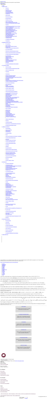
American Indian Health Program (11, 137)
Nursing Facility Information (10, 100)
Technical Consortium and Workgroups (11, 81)
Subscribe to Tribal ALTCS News (11, 153)
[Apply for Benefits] (23, 329)
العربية (3, 266)
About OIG (7, 222)
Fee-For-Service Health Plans (10, 82)
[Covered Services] (23, 337)
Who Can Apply (8, 45)
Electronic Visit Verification (10, 31)
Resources (7, 62)
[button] (3, 355)
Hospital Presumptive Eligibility (10, 114)
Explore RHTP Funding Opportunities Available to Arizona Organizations (14, 254)
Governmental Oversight (9, 171)
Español (3, 263)
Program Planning (8, 18)
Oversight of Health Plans (9, 163)
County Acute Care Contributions (11, 177)
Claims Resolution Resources (10, 154)
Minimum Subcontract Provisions (11, 75)
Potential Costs (8, 47)
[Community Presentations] (23, 314)
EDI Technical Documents (10, 212)
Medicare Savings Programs (10, 86)
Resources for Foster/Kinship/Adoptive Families (13, 23)
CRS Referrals (8, 93)
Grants (7, 206)
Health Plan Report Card (9, 178)
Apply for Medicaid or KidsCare (6, 245)
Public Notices (8, 15)
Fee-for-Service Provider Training (11, 204)
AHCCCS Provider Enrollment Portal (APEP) (12, 68)
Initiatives (7, 24)
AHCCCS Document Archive (19, 360)
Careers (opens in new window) (5, 390)
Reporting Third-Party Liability (10, 76)
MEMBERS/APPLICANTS (6, 42)
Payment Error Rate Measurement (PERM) (12, 101)
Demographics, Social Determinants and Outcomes (13, 123)
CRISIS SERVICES (5, 234)
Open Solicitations (8, 191)
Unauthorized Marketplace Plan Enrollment (12, 63)
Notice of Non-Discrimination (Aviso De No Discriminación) (9, 262)
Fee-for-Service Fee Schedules (4, 383)
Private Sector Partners (9, 16)
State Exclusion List (9, 231)
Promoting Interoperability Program (11, 125)
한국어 (3, 268)
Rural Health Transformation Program (11, 36)
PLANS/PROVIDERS (5, 65)
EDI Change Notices (9, 214)
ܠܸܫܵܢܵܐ (3, 272)
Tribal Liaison (8, 130)
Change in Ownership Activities (10, 166)
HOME (3, 5)
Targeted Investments (9, 122)
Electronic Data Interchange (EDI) (11, 211)
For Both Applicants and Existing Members (12, 54)
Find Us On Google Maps (4, 364)
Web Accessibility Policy (16, 395)
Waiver (7, 174)
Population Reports (8, 185)
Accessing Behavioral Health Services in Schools (13, 26)
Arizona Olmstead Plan (9, 28)
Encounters (7, 78)
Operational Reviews (9, 167)
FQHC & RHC (8, 112)
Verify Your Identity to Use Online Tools (7, 251)
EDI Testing (7, 213)
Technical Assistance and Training (11, 140)
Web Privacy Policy (9, 395)
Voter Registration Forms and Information (12, 180)
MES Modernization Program (10, 34)
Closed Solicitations (9, 192)
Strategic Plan (8, 13)
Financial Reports (8, 187)
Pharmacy (7, 120)
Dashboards (7, 183)
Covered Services (8, 55)
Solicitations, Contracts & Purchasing (11, 190)
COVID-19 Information (9, 198)
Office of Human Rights (9, 21)
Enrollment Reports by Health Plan (11, 186)
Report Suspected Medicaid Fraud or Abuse (8, 247)
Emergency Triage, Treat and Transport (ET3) (12, 97)
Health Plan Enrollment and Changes (11, 59)
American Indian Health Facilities (11, 143)
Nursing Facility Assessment (10, 115)
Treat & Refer (8, 105)
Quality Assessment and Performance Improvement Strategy (14, 80)
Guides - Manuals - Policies (10, 88)
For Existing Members (9, 49)
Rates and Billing (8, 108)
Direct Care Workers (9, 95)
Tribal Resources (8, 131)
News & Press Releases (9, 12)
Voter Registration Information (6, 256)
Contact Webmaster (3, 395)
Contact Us (2, 387)
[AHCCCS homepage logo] (3, 1)
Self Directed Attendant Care (10, 104)
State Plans (7, 175)
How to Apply (2, 371)
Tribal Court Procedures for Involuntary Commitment (13, 136)
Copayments (8, 111)
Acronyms (7, 9)
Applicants (7, 144)
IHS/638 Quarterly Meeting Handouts (11, 149)
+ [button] (0, 359)
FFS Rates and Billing (9, 157)
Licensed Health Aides (9, 99)
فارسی (3, 273)
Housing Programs (8, 32)
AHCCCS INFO (4, 6)
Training (7, 202)
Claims (7, 85)
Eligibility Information (9, 58)
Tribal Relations (8, 128)
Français (3, 271)
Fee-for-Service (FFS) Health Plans (11, 155)
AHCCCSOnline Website (4, 380)
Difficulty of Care (8, 57)
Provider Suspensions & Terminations (11, 226)
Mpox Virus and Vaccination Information (12, 199)
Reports (7, 181)
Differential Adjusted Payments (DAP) (11, 30)
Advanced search (2, 3)
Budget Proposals (8, 176)
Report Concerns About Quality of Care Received (13, 52)
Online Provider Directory (9, 60)
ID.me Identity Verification (10, 98)
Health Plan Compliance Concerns (11, 116)
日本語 (3, 270)
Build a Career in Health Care (6, 252)
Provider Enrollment (3, 379)
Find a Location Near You (5, 249)
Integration (7, 139)
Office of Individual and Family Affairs (11, 22)
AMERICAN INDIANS (5, 126)
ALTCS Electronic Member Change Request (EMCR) (14, 77)
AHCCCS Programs (9, 10)
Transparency (8, 40)
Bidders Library (8, 194)
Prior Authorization (8, 84)
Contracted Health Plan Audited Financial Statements (13, 165)
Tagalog (3, 267)
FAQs (7, 134)
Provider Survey (8, 106)
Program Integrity (8, 220)
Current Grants (8, 209)
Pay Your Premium (3, 373)
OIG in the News (8, 228)
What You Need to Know (9, 61)
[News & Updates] (23, 306)
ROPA (7, 103)
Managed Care (8, 110)
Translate (26, 398)
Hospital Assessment (9, 113)
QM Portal (7, 71)
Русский (3, 271)
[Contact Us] (23, 345)
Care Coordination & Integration (10, 29)
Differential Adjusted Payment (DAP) (11, 94)
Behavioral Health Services (10, 56)
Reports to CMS (8, 184)
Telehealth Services (8, 37)
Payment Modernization (9, 35)
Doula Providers (8, 96)
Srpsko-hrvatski (4, 269)
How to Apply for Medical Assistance (11, 46)
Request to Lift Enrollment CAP (10, 169)
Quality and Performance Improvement (11, 168)
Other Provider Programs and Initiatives (11, 91)
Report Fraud (8, 223)
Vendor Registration (9, 195)
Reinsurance (7, 79)
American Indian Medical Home (10, 141)
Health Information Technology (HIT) (11, 33)
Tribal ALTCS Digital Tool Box (10, 152)
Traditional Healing (8, 133)
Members (7, 146)
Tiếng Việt (3, 265)
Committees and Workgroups (10, 39)
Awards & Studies (8, 11)
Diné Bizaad (4, 264)
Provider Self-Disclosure (9, 225)
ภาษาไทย (3, 274)
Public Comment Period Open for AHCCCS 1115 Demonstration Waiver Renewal (15, 243)
